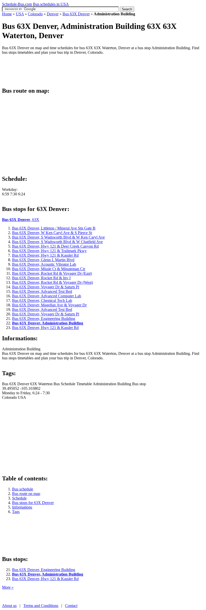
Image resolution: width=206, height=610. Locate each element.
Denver (53, 14)
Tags (16, 512)
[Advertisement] (93, 70)
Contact (71, 605)
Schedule (19, 498)
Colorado (35, 14)
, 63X (20, 219)
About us (9, 605)
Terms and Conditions (40, 605)
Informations (22, 507)
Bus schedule (22, 489)
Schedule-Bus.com (17, 4)
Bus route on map (26, 493)
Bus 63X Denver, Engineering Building (43, 570)
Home (7, 14)
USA (20, 14)
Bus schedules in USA (51, 4)
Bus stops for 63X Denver (33, 503)
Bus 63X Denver (76, 14)
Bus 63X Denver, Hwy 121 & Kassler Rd (45, 579)
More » (8, 587)
